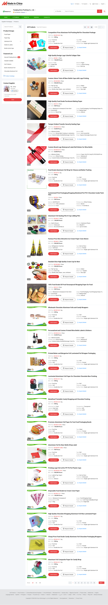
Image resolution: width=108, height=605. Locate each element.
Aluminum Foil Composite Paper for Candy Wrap (64, 559)
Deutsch (48, 594)
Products (16, 17)
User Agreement (63, 598)
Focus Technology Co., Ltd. (43, 598)
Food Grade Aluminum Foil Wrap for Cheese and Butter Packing (69, 170)
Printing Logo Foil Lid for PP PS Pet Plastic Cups (64, 468)
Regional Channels (74, 592)
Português (23, 594)
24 (32, 582)
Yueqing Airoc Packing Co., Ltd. (23, 10)
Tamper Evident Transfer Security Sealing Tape (64, 124)
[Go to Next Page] (102, 27)
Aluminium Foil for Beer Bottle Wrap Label (62, 445)
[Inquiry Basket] (90, 3)
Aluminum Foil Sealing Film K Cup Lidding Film (64, 216)
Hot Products (13, 592)
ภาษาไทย (79, 594)
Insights (96, 592)
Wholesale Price (56, 592)
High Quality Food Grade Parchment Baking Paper (65, 101)
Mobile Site (90, 592)
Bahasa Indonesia (98, 594)
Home (5, 17)
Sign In (72, 3)
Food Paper (7, 34)
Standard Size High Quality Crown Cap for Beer (64, 262)
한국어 (65, 594)
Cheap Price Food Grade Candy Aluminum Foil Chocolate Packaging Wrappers (75, 536)
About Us (26, 17)
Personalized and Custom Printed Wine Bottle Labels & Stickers (70, 330)
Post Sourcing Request (104, 11)
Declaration (71, 598)
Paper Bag (7, 38)
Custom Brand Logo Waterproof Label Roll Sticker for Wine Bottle (70, 147)
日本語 (69, 594)
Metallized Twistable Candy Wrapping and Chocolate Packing (69, 399)
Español (17, 594)
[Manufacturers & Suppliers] (12, 3)
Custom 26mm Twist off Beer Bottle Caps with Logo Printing (68, 78)
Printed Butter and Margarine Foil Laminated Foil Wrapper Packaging (71, 353)
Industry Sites (65, 592)
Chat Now (15, 90)
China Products (21, 592)
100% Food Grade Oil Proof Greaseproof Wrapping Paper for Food (70, 284)
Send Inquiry (53, 47)
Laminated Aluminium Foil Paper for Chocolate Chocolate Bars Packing (72, 376)
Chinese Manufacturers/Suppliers (34, 592)
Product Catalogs (9, 76)
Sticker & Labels (8, 45)
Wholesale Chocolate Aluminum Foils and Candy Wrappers (68, 307)
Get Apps (96, 3)
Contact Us (47, 17)
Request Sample (69, 47)
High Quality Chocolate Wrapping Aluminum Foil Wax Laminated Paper (72, 514)
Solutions (36, 17)
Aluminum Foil (8, 41)
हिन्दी (74, 594)
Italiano (43, 594)
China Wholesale (47, 592)
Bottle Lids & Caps (9, 48)
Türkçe (84, 594)
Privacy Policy (79, 598)
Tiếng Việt (90, 594)
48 (40, 583)
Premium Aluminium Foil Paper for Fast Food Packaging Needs (69, 422)
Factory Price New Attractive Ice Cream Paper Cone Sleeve (68, 239)
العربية (60, 594)
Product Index (83, 592)
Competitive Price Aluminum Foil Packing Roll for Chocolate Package (72, 32)
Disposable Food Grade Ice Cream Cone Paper (64, 491)
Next (101, 582)
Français (29, 594)
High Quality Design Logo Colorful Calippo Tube (64, 55)
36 (36, 583)
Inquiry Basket (82, 47)
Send (12, 99)
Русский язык (36, 594)
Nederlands (54, 594)
